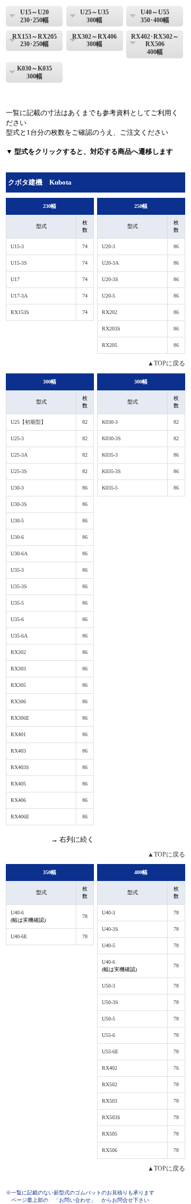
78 (85, 916)
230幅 (49, 206)
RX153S (20, 312)
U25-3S (19, 471)
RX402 (109, 1068)
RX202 (109, 312)
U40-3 (108, 912)
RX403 (18, 751)
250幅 (140, 206)
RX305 (18, 685)
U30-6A (19, 553)
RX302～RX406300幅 (94, 40)
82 (85, 422)
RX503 (109, 1101)
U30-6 (17, 537)
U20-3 (108, 246)
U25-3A (19, 455)
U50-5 (108, 1019)
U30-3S (19, 504)
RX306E (20, 718)
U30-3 (17, 488)
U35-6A (19, 636)
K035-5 (110, 488)
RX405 (18, 784)
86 (176, 246)
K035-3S (111, 471)
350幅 (49, 872)
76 (176, 1068)
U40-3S (110, 929)
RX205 (109, 345)
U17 (15, 279)
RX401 (18, 734)
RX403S (20, 767)
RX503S (111, 1117)
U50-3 (108, 986)
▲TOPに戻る (166, 363)
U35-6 (17, 619)
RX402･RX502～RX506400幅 (155, 44)
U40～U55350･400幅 (155, 15)
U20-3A (110, 263)
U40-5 (108, 945)
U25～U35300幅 (94, 15)
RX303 (18, 668)
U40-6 (17, 912)
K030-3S (111, 438)
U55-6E (110, 1051)
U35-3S (19, 586)
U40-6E (19, 936)
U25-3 (17, 438)
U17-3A (19, 296)
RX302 (18, 652)
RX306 (18, 701)
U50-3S (110, 1002)
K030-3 (110, 422)
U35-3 (17, 570)
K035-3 (110, 455)
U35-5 (17, 603)
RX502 (109, 1084)
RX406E (20, 816)
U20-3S (110, 279)
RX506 (109, 1150)
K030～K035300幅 (34, 72)
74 (85, 246)
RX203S (111, 328)
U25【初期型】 (28, 422)
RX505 (109, 1134)
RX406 (18, 800)
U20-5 (108, 296)
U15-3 (17, 246)
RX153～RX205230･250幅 (34, 40)
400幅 (140, 872)
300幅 (49, 382)
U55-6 (108, 1035)
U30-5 (17, 521)
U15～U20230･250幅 (34, 15)
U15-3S (19, 263)
